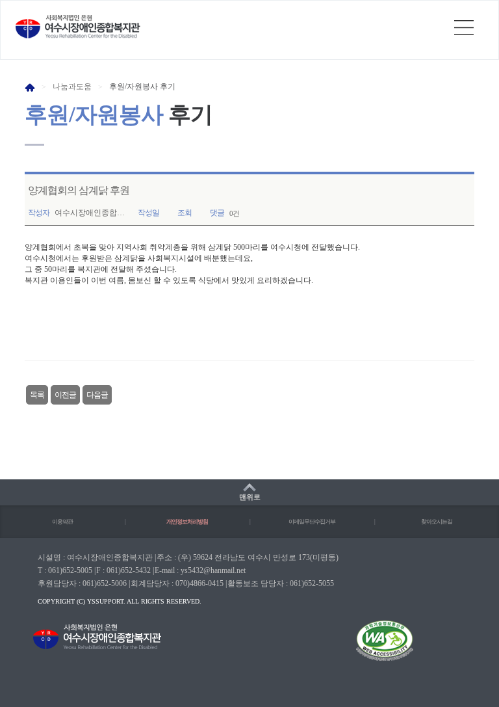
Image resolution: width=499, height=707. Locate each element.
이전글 (65, 394)
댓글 (217, 212)
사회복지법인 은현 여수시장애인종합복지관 (78, 26)
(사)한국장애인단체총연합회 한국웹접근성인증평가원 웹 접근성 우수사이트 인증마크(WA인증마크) (373, 649)
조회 (184, 212)
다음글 (97, 394)
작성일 (148, 212)
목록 (37, 394)
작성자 (38, 212)
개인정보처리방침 (187, 521)
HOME (30, 87)
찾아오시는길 (436, 521)
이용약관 (62, 521)
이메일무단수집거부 (311, 521)
